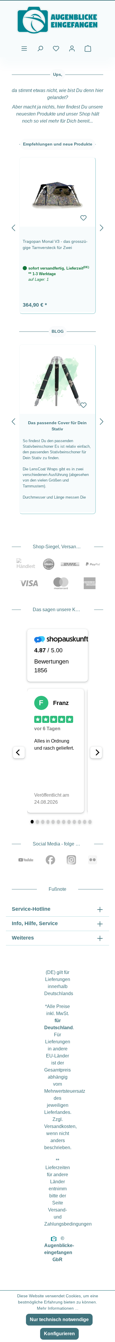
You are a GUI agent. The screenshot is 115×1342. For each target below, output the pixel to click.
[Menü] (24, 48)
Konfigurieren (59, 1333)
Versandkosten (59, 1126)
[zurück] (13, 226)
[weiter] (101, 226)
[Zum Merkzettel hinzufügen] (83, 218)
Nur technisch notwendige (59, 1319)
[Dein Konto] (72, 48)
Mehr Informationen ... (57, 1308)
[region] (57, 226)
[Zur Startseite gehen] (57, 20)
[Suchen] (40, 48)
